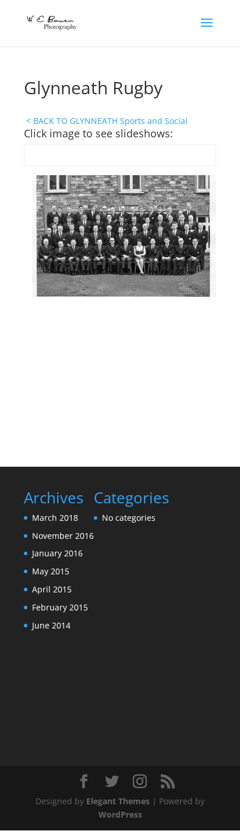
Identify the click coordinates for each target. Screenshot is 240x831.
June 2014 (51, 625)
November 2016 (63, 535)
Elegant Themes (118, 801)
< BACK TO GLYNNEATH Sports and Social (107, 120)
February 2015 (60, 607)
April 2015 (52, 589)
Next (201, 317)
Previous (38, 317)
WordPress (120, 814)
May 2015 (50, 571)
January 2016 (57, 553)
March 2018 (55, 517)
